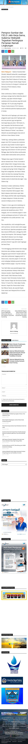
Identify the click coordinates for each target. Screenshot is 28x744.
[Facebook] (2, 51)
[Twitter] (6, 51)
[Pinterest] (9, 51)
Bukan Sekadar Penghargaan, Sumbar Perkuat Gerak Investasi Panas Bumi (17, 345)
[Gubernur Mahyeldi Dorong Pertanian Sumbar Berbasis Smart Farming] (5, 361)
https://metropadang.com (14, 333)
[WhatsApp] (12, 51)
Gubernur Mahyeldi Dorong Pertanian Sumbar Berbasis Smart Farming (16, 361)
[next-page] (5, 366)
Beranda (3, 7)
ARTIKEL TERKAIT (6, 340)
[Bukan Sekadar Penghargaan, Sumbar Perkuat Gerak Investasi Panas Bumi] (5, 345)
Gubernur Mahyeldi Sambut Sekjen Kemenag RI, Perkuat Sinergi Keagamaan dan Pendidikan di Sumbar (13, 452)
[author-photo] (14, 329)
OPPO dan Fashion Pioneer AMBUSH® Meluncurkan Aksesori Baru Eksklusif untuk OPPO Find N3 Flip (7, 314)
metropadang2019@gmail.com (15, 734)
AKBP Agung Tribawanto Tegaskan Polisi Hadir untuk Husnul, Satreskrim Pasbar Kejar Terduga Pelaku (13, 440)
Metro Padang (8, 48)
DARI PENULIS (15, 340)
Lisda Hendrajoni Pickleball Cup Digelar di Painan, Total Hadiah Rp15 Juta (13, 414)
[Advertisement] (14, 21)
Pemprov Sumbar (9, 7)
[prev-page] (2, 366)
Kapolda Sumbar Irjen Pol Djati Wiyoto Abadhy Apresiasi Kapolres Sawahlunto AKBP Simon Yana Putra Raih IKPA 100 (14, 433)
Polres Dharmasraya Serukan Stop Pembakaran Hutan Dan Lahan (14, 426)
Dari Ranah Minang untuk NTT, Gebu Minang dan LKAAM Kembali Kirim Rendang (13, 446)
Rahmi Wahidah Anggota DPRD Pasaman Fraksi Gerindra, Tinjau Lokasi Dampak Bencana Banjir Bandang (21, 314)
